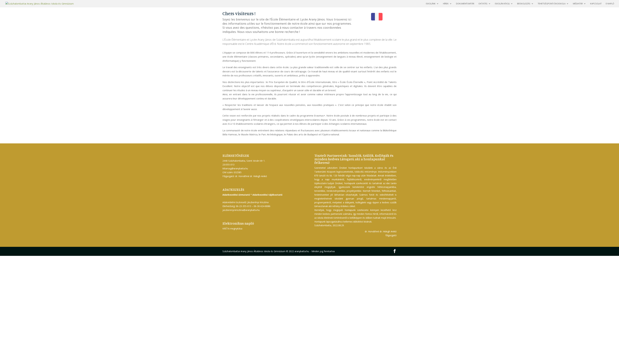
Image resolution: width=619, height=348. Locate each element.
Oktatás (482, 3)
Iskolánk (431, 3)
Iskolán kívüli (502, 3)
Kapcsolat (596, 3)
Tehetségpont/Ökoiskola (551, 3)
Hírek (446, 3)
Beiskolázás (523, 3)
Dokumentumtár (465, 3)
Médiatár (578, 3)
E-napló (610, 3)
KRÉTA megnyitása (232, 228)
